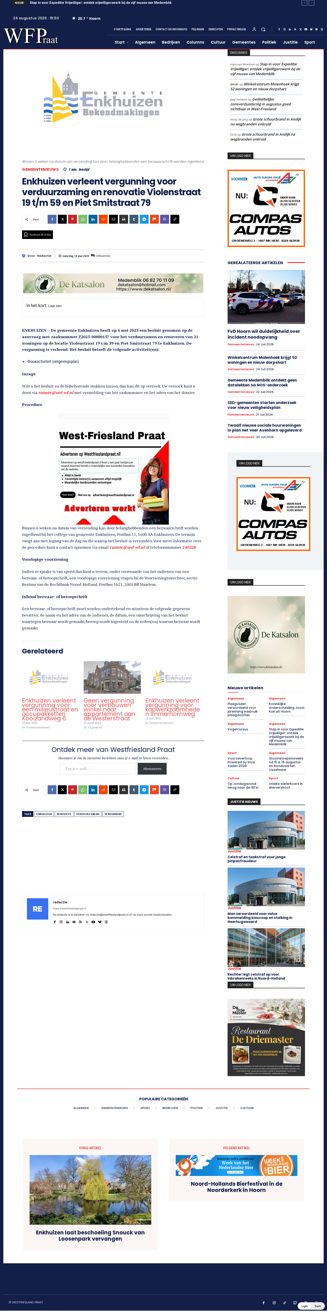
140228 (189, 540)
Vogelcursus (238, 729)
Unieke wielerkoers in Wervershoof (286, 786)
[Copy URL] (174, 219)
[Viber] (164, 219)
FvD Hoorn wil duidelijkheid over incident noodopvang (264, 334)
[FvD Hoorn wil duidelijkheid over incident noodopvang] (266, 297)
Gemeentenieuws (40, 169)
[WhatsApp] (82, 219)
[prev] (304, 3)
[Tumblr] (133, 219)
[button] (263, 29)
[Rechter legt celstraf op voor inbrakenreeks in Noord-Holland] (266, 947)
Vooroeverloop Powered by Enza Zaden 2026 (68, 3)
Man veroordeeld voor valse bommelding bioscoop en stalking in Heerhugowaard (260, 917)
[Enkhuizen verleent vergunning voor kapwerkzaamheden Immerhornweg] (173, 671)
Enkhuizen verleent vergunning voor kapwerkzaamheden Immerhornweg (172, 700)
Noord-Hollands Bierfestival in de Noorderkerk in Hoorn (237, 1187)
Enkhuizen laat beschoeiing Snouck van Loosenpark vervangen (90, 1236)
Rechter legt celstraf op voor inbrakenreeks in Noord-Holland (256, 976)
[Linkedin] (290, 29)
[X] (300, 29)
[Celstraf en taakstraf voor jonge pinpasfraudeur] (266, 830)
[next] (311, 3)
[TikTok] (285, 1303)
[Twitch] (295, 1303)
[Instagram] (284, 29)
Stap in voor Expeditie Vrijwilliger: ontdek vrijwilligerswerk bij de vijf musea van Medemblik (265, 69)
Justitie (234, 851)
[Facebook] (279, 29)
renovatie (64, 807)
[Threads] (322, 29)
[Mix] (154, 219)
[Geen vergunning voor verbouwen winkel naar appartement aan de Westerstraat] (112, 671)
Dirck (234, 84)
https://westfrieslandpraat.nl (69, 902)
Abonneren (152, 762)
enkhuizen (44, 807)
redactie (44, 256)
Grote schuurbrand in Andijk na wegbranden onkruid (265, 122)
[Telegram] (144, 219)
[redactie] (25, 255)
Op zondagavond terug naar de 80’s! (243, 786)
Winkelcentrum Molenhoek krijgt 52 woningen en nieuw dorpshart (264, 86)
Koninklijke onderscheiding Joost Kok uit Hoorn (287, 708)
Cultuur (234, 778)
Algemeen (236, 698)
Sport (232, 752)
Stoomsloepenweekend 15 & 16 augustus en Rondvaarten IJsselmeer (286, 764)
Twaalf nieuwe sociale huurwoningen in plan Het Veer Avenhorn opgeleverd (265, 428)
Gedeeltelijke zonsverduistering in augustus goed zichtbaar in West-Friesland (260, 104)
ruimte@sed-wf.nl (55, 392)
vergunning (113, 807)
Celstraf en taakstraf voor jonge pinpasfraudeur (257, 859)
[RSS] (295, 29)
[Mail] (74, 914)
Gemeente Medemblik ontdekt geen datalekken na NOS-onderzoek (262, 382)
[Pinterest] (72, 219)
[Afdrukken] (123, 219)
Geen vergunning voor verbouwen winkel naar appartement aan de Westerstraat (109, 703)
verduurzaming (88, 807)
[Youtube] (306, 29)
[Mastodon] (316, 29)
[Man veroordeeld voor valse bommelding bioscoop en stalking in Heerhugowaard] (266, 887)
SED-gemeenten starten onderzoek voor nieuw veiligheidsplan (262, 405)
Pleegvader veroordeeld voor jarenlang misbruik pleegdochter (243, 709)
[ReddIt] (103, 219)
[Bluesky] (311, 29)
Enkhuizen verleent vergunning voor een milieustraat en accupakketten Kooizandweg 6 (50, 703)
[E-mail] (113, 219)
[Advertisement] (113, 856)
